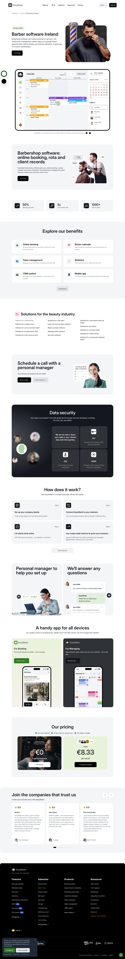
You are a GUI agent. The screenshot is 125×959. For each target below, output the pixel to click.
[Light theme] (4, 74)
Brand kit (94, 904)
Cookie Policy (16, 954)
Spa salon (41, 900)
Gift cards (15, 892)
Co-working (42, 920)
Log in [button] (102, 5)
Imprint (96, 955)
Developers (95, 900)
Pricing (80, 5)
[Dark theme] (4, 81)
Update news (95, 908)
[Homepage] (15, 5)
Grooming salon (43, 916)
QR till (15, 904)
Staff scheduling (69, 900)
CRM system (68, 908)
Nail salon (41, 896)
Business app (72, 660)
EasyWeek (15, 13)
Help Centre (95, 884)
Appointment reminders (20, 900)
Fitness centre (42, 892)
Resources (71, 5)
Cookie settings (8, 954)
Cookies (104, 955)
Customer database (71, 896)
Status (111, 955)
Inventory (15, 896)
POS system (17, 912)
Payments (17, 908)
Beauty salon (42, 884)
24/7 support (95, 888)
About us (94, 912)
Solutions (61, 5)
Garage (40, 904)
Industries (22, 13)
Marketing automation (71, 892)
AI (54, 5)
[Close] (35, 940)
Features (45, 5)
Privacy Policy (25, 954)
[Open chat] (121, 955)
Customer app (20, 660)
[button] (105, 795)
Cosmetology (42, 908)
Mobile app (94, 892)
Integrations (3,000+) (98, 896)
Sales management (70, 904)
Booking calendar (18, 884)
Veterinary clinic (43, 912)
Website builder (17, 888)
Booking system (69, 884)
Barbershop (42, 888)
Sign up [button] (113, 5)
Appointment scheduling (72, 888)
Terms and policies (85, 955)
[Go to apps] (86, 133)
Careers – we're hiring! (98, 916)
